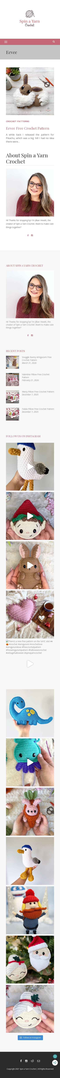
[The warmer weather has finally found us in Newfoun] (30, 762)
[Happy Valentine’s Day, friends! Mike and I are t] (30, 614)
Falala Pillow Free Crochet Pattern (38, 409)
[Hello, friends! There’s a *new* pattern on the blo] (30, 861)
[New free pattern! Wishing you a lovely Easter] (30, 812)
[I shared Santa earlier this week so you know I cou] (30, 1009)
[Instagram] (32, 235)
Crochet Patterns (17, 121)
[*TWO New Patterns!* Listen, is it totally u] (30, 959)
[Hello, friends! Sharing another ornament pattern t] (30, 516)
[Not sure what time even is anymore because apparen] (30, 467)
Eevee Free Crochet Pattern (27, 128)
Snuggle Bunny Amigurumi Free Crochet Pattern (37, 358)
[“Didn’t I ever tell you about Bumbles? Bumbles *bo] (30, 910)
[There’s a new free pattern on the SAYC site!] (30, 664)
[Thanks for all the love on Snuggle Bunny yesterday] (30, 565)
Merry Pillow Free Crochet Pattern (38, 391)
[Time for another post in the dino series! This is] (30, 713)
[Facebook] (28, 235)
